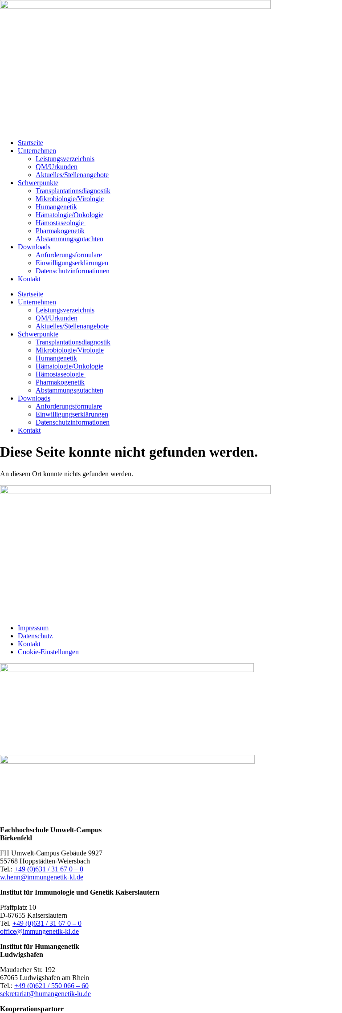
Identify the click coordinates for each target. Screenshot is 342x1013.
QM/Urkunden (56, 166)
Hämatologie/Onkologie (69, 215)
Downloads (34, 247)
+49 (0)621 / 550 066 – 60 (51, 985)
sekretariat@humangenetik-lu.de (45, 993)
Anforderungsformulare (69, 255)
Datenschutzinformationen (73, 271)
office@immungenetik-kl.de (39, 931)
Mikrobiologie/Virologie (70, 199)
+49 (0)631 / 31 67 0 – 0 (48, 869)
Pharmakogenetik (60, 231)
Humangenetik (56, 207)
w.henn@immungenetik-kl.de (41, 877)
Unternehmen (37, 150)
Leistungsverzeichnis (65, 158)
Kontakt (29, 279)
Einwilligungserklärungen (72, 263)
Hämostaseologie (61, 223)
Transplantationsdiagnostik (73, 190)
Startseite (30, 142)
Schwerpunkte (38, 182)
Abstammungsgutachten (69, 239)
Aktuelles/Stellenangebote (72, 174)
